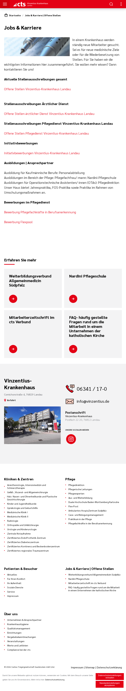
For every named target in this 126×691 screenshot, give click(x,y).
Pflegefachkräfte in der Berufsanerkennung (90, 523)
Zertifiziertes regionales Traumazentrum (28, 550)
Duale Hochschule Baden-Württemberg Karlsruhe (93, 501)
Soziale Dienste (15, 587)
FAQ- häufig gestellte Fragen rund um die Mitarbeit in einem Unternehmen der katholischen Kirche (88, 326)
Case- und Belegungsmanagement (86, 514)
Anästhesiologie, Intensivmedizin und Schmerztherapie (26, 486)
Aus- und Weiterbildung (80, 497)
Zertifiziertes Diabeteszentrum (23, 542)
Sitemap (90, 667)
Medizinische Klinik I (17, 512)
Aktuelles (12, 574)
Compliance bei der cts (19, 649)
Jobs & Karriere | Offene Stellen (43, 15)
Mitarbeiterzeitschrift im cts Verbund (31, 319)
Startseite (15, 15)
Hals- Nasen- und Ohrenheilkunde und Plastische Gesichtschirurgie (32, 498)
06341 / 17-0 (92, 388)
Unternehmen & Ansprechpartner (24, 619)
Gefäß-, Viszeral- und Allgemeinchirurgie (27, 492)
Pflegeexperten (76, 493)
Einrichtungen (14, 632)
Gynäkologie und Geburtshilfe (22, 507)
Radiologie (12, 520)
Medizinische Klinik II (17, 516)
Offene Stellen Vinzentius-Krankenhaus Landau (37, 89)
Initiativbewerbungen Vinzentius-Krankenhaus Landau (42, 153)
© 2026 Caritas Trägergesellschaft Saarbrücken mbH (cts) (29, 667)
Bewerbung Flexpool (18, 222)
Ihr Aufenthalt (14, 583)
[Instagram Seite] (71, 439)
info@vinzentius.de (93, 401)
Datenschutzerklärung (109, 667)
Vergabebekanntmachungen (21, 636)
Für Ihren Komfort (16, 578)
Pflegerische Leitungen (80, 489)
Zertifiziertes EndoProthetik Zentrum (26, 537)
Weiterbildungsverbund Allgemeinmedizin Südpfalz (30, 280)
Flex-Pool (73, 506)
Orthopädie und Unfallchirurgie (23, 524)
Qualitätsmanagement (18, 628)
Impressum (13, 595)
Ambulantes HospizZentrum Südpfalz (87, 510)
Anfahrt (11, 400)
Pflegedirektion (76, 484)
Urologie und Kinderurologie (22, 529)
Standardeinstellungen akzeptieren (109, 684)
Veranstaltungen (15, 641)
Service (11, 591)
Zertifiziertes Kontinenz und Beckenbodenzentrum (33, 546)
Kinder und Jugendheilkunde (21, 503)
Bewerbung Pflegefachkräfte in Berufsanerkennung (40, 212)
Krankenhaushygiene (18, 624)
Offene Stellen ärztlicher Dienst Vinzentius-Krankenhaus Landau (49, 113)
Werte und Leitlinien (17, 645)
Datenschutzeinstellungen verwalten (109, 676)
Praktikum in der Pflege (80, 519)
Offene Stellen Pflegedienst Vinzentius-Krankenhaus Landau (46, 133)
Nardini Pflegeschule (87, 276)
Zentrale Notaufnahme (19, 533)
